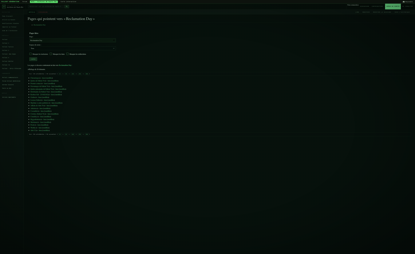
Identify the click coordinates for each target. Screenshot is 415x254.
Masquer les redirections (77, 54)
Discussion (364, 6)
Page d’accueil (7, 16)
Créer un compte (393, 6)
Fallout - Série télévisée (11, 68)
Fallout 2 (5, 43)
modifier (49, 78)
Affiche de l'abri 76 (37, 105)
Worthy (33, 127)
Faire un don (6, 88)
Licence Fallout (35, 100)
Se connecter (407, 6)
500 (87, 73)
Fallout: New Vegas (9, 54)
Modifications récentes (10, 23)
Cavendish (34, 111)
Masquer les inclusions (40, 54)
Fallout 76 (6, 65)
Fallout (4, 39)
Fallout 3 (5, 50)
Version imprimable (9, 97)
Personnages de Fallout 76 (39, 86)
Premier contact (35, 83)
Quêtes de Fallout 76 (37, 81)
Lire (357, 12)
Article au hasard (8, 20)
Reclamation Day (40, 25)
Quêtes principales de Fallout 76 (41, 89)
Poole (32, 125)
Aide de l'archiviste (9, 31)
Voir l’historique (402, 12)
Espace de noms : (35, 45)
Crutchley (33, 116)
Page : (31, 36)
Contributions (377, 6)
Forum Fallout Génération (11, 81)
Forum (24, 1)
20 (60, 73)
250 (80, 73)
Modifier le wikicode (382, 12)
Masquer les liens (59, 54)
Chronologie (34, 78)
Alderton (33, 108)
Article (32, 12)
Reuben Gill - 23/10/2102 (39, 94)
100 (73, 73)
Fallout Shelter (8, 61)
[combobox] (72, 40)
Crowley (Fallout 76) (37, 114)
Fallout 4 (5, 57)
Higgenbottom (35, 119)
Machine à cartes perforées (39, 103)
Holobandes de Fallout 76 (39, 92)
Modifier (366, 12)
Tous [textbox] (32, 48)
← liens (42, 78)
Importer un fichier (9, 27)
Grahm (32, 97)
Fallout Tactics (8, 47)
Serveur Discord (8, 85)
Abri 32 (33, 130)
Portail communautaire (10, 77)
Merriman (33, 122)
